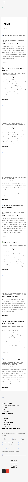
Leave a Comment (6, 43)
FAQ (14, 466)
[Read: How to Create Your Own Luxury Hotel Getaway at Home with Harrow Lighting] (14, 283)
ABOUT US (14, 460)
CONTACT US (14, 465)
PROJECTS (14, 464)
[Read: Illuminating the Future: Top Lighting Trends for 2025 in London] (14, 69)
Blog (13, 43)
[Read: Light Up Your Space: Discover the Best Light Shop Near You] (14, 163)
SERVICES (13, 462)
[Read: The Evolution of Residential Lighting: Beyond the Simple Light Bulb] (9, 242)
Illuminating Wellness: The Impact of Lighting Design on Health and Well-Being (13, 212)
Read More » (5, 62)
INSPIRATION (14, 467)
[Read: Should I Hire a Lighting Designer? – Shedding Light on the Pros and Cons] (14, 322)
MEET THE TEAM (14, 463)
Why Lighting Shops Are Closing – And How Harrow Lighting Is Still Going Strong (13, 40)
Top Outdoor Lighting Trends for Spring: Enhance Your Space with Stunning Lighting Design (12, 363)
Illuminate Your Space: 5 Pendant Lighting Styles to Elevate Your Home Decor (14, 124)
